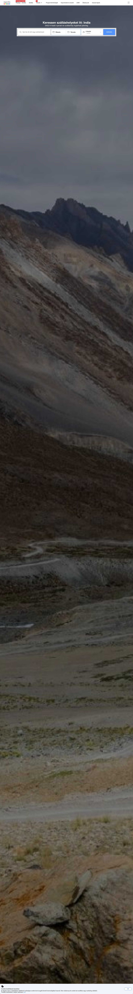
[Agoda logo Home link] (7, 2)
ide (24, 992)
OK (128, 989)
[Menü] (128, 2)
